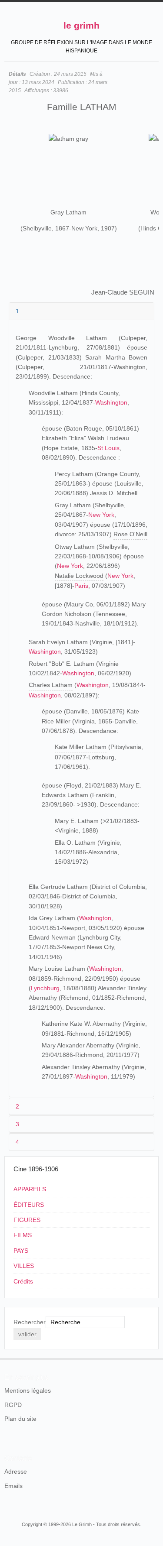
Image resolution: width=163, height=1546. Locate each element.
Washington (111, 402)
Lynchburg (45, 988)
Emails (13, 1485)
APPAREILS (29, 1189)
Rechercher (29, 1322)
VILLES (23, 1265)
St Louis (108, 447)
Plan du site (20, 1418)
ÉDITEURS (28, 1204)
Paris (81, 585)
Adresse (15, 1471)
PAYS (20, 1250)
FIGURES (26, 1219)
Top (153, 1358)
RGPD (13, 1404)
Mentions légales (27, 1390)
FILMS (22, 1235)
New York (101, 514)
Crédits (23, 1281)
